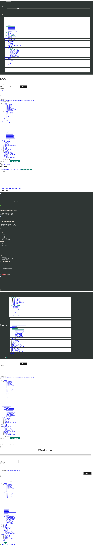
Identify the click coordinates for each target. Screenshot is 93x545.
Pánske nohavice (12, 22)
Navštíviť (13, 544)
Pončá (9, 33)
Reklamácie (4, 247)
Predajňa (7, 74)
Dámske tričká (11, 28)
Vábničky (10, 63)
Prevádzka (4, 252)
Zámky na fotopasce (14, 51)
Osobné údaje (5, 259)
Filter (23, 86)
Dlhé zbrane (11, 68)
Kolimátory (10, 43)
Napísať (8, 544)
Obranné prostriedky (13, 65)
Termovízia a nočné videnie (14, 45)
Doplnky (7, 59)
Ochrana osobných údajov (7, 248)
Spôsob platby (5, 250)
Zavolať (2, 544)
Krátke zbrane (11, 69)
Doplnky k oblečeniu (11, 35)
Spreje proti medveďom (9, 154)
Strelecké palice (12, 61)
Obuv (6, 38)
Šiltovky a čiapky (12, 36)
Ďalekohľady (11, 41)
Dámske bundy (11, 27)
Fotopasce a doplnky (6, 129)
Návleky (10, 37)
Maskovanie (11, 34)
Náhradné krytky (14, 52)
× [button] (4, 477)
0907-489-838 (8, 1)
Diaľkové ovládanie (14, 56)
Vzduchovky (10, 70)
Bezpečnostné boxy (14, 50)
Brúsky (9, 58)
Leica (3, 97)
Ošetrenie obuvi (12, 39)
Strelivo (12, 352)
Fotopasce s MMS (10, 131)
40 (5, 164)
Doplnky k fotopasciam (13, 49)
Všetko (8, 164)
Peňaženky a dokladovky (14, 66)
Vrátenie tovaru (5, 246)
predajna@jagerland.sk (7, 268)
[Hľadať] (18, 8)
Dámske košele (12, 30)
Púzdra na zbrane (12, 64)
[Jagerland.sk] (5, 6)
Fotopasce (8, 47)
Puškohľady (10, 42)
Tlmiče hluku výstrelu (9, 125)
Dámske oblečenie (10, 26)
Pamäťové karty (13, 55)
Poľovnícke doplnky (6, 149)
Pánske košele (11, 24)
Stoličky (10, 62)
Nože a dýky (8, 57)
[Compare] (47, 11)
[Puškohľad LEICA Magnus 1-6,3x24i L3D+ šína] (11, 169)
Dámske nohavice (12, 31)
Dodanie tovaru (5, 249)
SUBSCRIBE (15, 161)
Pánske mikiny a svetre (13, 23)
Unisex (7, 32)
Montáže (10, 46)
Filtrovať (2, 163)
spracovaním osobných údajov (13, 470)
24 (2, 90)
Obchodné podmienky (7, 245)
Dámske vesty (11, 29)
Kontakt (3, 244)
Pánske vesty (11, 21)
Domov (1, 75)
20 (4, 164)
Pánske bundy (9, 105)
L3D (3, 93)
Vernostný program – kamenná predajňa (10, 251)
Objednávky (4, 257)
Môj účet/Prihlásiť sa (7, 4)
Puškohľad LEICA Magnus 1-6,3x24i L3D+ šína (11, 188)
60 (6, 164)
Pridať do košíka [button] (26, 169)
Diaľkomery (10, 44)
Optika (7, 40)
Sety (9, 25)
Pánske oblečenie (10, 17)
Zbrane (7, 67)
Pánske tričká (9, 106)
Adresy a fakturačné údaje (7, 258)
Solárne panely (13, 53)
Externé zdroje (13, 54)
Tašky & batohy (11, 60)
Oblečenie (6, 16)
